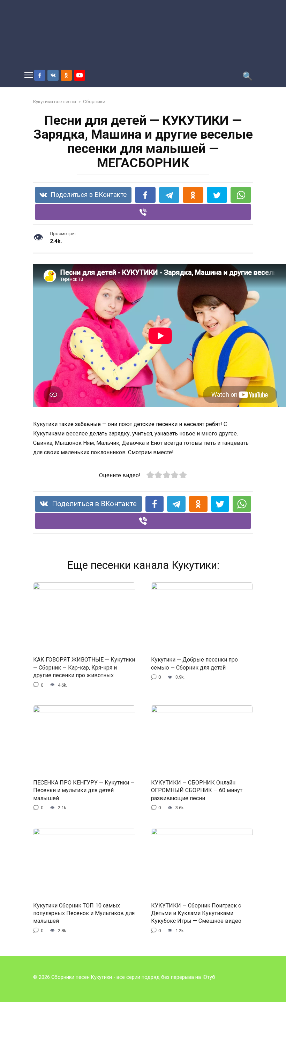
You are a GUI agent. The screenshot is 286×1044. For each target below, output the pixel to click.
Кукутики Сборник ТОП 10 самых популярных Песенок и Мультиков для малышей (84, 913)
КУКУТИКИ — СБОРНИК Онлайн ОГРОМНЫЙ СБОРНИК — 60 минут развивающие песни (196, 790)
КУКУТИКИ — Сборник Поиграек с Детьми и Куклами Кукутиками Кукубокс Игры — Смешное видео (196, 913)
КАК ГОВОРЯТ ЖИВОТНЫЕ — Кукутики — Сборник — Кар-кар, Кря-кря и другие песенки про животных (84, 667)
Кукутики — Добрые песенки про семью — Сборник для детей (194, 663)
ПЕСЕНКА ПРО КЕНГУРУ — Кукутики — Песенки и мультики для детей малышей (84, 790)
